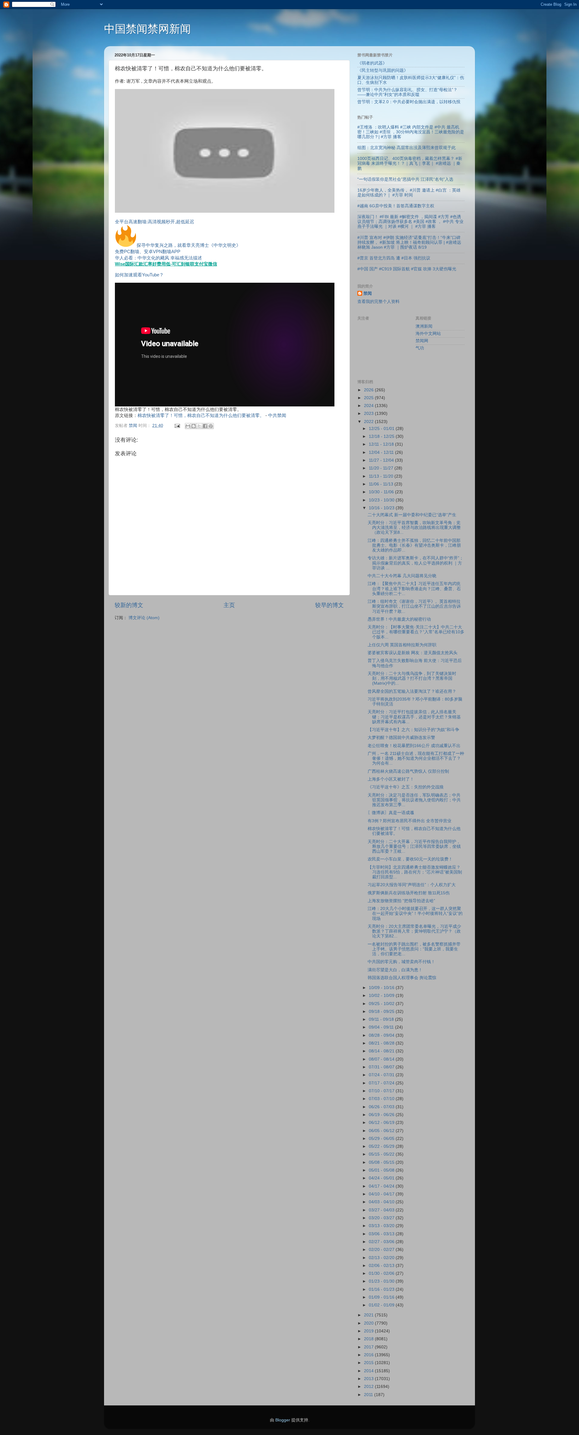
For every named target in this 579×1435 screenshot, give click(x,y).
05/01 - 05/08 (382, 1170)
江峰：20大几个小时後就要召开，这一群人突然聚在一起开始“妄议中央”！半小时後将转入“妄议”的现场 (415, 913)
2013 (369, 1378)
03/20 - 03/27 (382, 1218)
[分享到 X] (199, 426)
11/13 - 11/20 (381, 476)
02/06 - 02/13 (382, 1265)
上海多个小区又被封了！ (391, 779)
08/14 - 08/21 (382, 1051)
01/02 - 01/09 (382, 1305)
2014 (369, 1371)
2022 (369, 421)
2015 (369, 1362)
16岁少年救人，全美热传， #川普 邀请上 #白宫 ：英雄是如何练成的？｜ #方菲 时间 (408, 192)
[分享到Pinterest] (211, 426)
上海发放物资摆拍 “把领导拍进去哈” (401, 901)
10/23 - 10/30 (382, 500)
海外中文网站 (428, 333)
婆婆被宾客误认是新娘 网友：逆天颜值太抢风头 (412, 653)
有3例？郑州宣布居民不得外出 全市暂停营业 (409, 821)
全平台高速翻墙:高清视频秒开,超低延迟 (154, 221)
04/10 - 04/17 (382, 1194)
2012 (369, 1386)
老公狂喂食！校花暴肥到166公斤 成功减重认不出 (414, 745)
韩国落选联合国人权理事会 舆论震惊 (402, 977)
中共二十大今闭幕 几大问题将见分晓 (402, 576)
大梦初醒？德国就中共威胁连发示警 (401, 737)
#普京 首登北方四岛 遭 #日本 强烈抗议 (393, 258)
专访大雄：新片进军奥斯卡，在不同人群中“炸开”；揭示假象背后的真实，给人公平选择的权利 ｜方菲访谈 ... (416, 563)
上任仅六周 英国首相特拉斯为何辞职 (402, 645)
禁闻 (367, 293)
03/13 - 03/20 (382, 1225)
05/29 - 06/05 (382, 1138)
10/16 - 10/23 (382, 508)
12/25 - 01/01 (382, 428)
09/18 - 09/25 (382, 1011)
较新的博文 (129, 605)
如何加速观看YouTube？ (139, 274)
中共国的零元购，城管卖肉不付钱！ (401, 961)
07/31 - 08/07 (382, 1067)
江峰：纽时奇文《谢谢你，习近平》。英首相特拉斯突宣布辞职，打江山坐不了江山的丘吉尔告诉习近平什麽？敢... (414, 606)
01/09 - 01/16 (382, 1297)
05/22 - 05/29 (382, 1146)
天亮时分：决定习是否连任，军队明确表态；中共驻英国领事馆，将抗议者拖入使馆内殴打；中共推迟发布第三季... (414, 800)
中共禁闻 (277, 415)
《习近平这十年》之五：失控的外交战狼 (406, 787)
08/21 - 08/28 (382, 1043)
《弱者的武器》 (372, 63)
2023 (369, 413)
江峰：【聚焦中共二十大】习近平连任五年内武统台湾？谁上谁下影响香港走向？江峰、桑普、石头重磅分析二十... (414, 588)
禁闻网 (422, 341)
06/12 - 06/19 (382, 1122)
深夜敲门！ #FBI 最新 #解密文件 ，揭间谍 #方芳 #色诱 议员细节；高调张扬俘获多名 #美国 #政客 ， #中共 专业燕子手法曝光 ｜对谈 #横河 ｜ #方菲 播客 (410, 222)
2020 (369, 1323)
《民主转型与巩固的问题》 (382, 70)
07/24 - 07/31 (382, 1075)
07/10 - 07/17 (382, 1091)
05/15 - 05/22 (382, 1154)
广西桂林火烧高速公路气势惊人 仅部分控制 (408, 771)
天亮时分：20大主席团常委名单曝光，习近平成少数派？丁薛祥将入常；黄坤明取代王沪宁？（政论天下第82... (414, 931)
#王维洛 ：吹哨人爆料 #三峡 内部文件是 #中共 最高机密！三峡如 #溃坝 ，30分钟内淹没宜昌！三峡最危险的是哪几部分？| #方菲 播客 (410, 132)
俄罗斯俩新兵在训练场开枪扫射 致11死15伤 (409, 893)
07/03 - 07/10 (382, 1098)
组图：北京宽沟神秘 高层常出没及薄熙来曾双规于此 (406, 147)
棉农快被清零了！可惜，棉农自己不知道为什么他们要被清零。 (201, 415)
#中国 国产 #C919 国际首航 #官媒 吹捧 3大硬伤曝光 (406, 269)
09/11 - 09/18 (382, 1019)
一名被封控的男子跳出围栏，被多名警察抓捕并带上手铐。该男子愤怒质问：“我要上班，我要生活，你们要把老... (414, 949)
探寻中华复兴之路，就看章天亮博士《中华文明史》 (189, 245)
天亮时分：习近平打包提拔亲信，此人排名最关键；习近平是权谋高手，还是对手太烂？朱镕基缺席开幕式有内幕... (414, 717)
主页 (229, 605)
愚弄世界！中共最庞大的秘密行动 (399, 619)
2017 (369, 1347)
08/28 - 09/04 (382, 1035)
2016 (369, 1355)
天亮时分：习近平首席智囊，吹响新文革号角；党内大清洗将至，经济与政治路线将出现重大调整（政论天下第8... (414, 527)
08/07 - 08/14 (382, 1059)
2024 (369, 405)
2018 (369, 1339)
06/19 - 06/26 (382, 1114)
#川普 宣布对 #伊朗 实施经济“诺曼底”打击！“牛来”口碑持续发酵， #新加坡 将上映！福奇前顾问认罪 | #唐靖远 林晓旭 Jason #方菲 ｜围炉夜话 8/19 (409, 242)
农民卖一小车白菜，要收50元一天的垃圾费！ (410, 859)
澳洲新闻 (424, 326)
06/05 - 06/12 (382, 1130)
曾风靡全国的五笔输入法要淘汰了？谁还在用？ (412, 691)
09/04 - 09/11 (382, 1027)
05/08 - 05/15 (382, 1162)
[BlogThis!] (194, 426)
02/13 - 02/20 (382, 1257)
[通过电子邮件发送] (188, 426)
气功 (420, 348)
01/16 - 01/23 (382, 1289)
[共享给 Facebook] (205, 426)
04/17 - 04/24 (382, 1186)
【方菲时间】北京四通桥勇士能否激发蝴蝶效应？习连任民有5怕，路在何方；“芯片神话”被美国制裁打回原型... (415, 872)
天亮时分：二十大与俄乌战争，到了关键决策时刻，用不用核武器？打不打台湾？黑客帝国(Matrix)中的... (412, 678)
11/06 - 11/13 (381, 484)
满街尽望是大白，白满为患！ (395, 970)
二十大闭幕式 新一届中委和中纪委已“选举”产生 (412, 515)
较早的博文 (329, 605)
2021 (369, 1315)
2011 (369, 1394)
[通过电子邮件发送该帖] (176, 425)
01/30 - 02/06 (382, 1273)
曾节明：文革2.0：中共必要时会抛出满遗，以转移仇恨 (408, 102)
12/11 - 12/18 (382, 444)
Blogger (282, 1420)
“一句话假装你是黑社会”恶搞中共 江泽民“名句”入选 (405, 179)
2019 (369, 1331)
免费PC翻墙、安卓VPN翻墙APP (147, 251)
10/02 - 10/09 (382, 995)
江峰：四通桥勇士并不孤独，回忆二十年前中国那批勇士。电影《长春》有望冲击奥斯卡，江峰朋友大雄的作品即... (414, 545)
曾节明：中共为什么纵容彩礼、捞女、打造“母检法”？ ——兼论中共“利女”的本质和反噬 (407, 92)
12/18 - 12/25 (382, 436)
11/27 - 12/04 (382, 460)
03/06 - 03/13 (382, 1234)
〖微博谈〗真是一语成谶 (391, 812)
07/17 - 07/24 (382, 1083)
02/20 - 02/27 (382, 1249)
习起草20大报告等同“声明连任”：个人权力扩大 (412, 885)
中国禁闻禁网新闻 (147, 29)
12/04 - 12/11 (382, 452)
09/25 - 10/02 (382, 1003)
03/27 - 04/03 (382, 1210)
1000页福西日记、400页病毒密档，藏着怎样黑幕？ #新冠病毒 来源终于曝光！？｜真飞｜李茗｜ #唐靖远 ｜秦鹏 (409, 163)
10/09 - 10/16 (382, 987)
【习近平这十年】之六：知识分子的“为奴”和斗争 (413, 729)
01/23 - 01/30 (382, 1281)
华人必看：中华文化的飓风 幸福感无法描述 (158, 258)
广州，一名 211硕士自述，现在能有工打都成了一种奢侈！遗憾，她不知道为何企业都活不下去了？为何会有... (416, 758)
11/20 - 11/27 (381, 468)
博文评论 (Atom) (144, 618)
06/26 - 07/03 (382, 1107)
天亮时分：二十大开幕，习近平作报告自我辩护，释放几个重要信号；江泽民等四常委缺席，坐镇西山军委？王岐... (414, 846)
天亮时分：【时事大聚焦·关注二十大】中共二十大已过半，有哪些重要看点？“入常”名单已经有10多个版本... (416, 632)
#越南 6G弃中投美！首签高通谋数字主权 (395, 206)
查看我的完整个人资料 (378, 301)
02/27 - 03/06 (382, 1241)
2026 (369, 390)
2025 (369, 398)
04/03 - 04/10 (382, 1202)
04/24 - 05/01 (382, 1178)
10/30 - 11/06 (382, 492)
